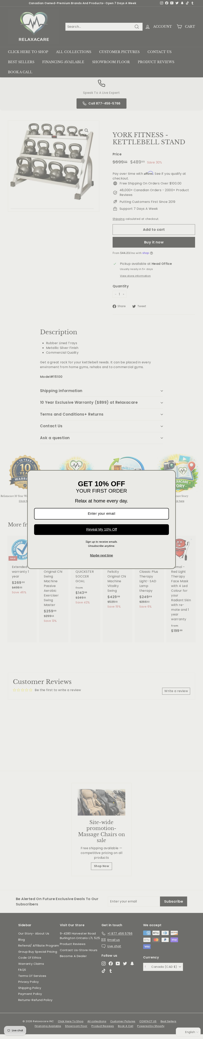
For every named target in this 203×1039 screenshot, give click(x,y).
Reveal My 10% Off (101, 529)
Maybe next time (101, 555)
